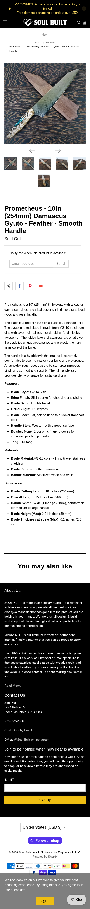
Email (9, 779)
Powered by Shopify (45, 856)
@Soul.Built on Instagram (31, 739)
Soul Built (25, 852)
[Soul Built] (45, 22)
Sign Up (45, 800)
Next (45, 34)
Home (38, 42)
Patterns (50, 42)
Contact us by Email (18, 730)
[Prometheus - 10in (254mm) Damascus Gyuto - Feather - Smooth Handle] (44, 103)
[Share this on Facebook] (19, 286)
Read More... (13, 685)
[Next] (58, 150)
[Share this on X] (8, 286)
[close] (84, 8)
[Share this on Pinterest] (30, 286)
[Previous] (32, 150)
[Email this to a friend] (41, 286)
